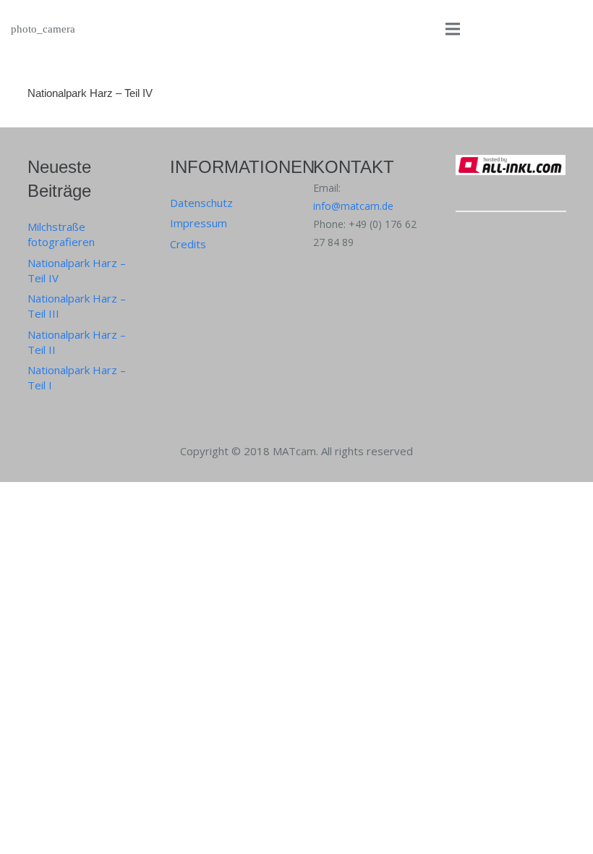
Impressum (198, 223)
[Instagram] (469, 239)
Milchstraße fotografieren (61, 234)
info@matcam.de (353, 206)
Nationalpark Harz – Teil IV (90, 93)
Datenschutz (201, 202)
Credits (188, 244)
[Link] (511, 188)
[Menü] (453, 29)
